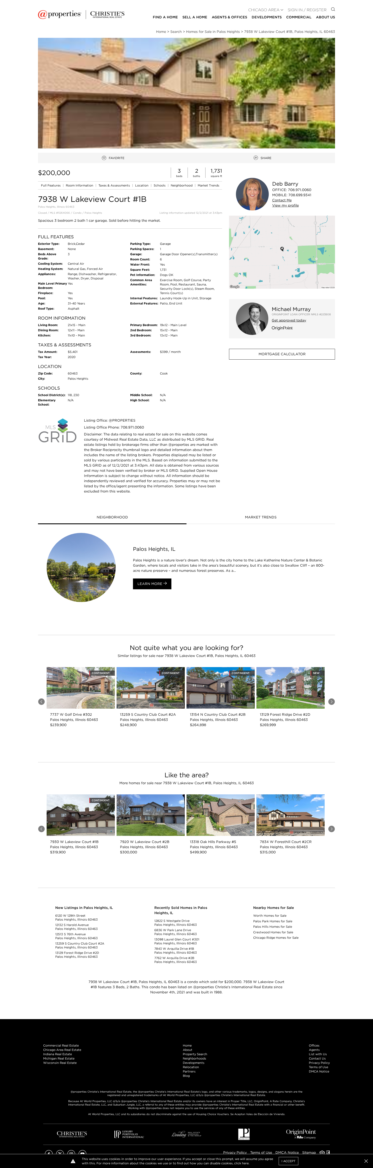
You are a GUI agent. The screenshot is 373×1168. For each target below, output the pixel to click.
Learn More (150, 584)
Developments (267, 17)
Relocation (191, 1067)
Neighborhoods (194, 1058)
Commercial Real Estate (61, 1045)
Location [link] (142, 185)
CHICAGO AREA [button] (264, 10)
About (187, 1050)
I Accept (288, 1161)
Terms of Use (318, 1067)
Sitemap (309, 1152)
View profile (285, 205)
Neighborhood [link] (182, 185)
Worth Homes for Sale (269, 915)
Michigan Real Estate (58, 1058)
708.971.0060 (299, 190)
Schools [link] (160, 185)
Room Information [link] (80, 185)
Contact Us (317, 1058)
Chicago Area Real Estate (62, 1050)
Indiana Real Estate (57, 1054)
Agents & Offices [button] (229, 17)
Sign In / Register (307, 10)
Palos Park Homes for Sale (272, 921)
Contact (282, 200)
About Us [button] (325, 17)
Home (187, 1045)
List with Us (318, 1054)
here (245, 1163)
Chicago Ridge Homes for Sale (276, 937)
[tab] (112, 517)
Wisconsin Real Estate (60, 1062)
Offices (314, 1045)
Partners (189, 1071)
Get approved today (289, 320)
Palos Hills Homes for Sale (272, 926)
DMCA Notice (319, 1071)
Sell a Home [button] (194, 17)
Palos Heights (93, 212)
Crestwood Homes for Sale (273, 932)
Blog (186, 1075)
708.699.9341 (299, 195)
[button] (282, 252)
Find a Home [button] (165, 17)
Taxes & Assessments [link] (114, 185)
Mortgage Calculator (282, 354)
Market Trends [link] (208, 185)
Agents (314, 1050)
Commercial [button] (298, 17)
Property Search (195, 1054)
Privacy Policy (319, 1062)
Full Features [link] (51, 185)
